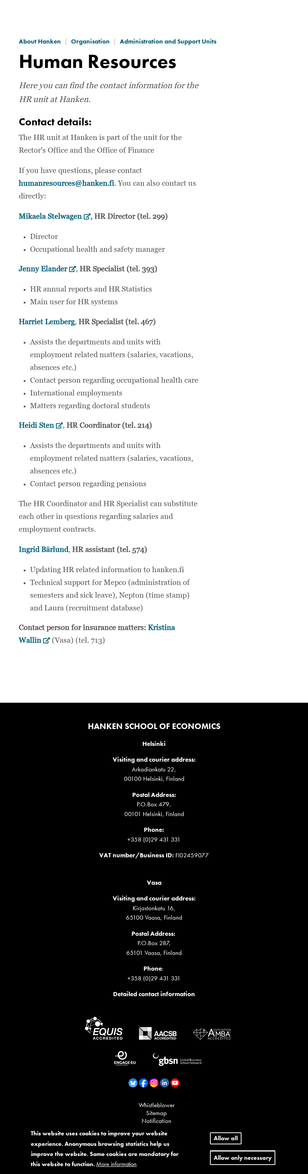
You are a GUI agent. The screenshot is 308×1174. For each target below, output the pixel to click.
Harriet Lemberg (47, 322)
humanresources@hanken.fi (66, 183)
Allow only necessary (243, 1158)
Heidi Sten (41, 425)
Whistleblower (157, 1105)
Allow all (226, 1138)
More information (116, 1164)
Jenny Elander (47, 269)
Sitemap (156, 1113)
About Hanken (40, 41)
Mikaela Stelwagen (55, 216)
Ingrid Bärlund (43, 549)
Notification (156, 1121)
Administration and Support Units (168, 41)
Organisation (90, 41)
